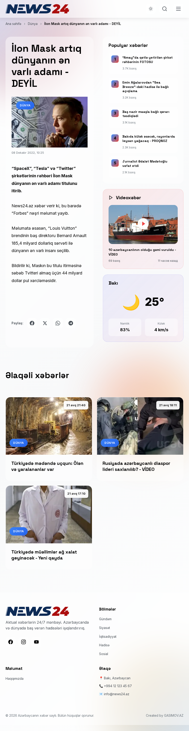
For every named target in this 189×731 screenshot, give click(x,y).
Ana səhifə (13, 24)
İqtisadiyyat (107, 636)
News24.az (22, 205)
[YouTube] (36, 642)
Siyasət (104, 628)
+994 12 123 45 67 (118, 686)
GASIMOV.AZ (173, 715)
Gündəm (105, 619)
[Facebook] (11, 642)
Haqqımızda (15, 678)
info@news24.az (116, 694)
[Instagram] (23, 642)
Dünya (33, 24)
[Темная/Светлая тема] (151, 9)
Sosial (103, 654)
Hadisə (104, 645)
